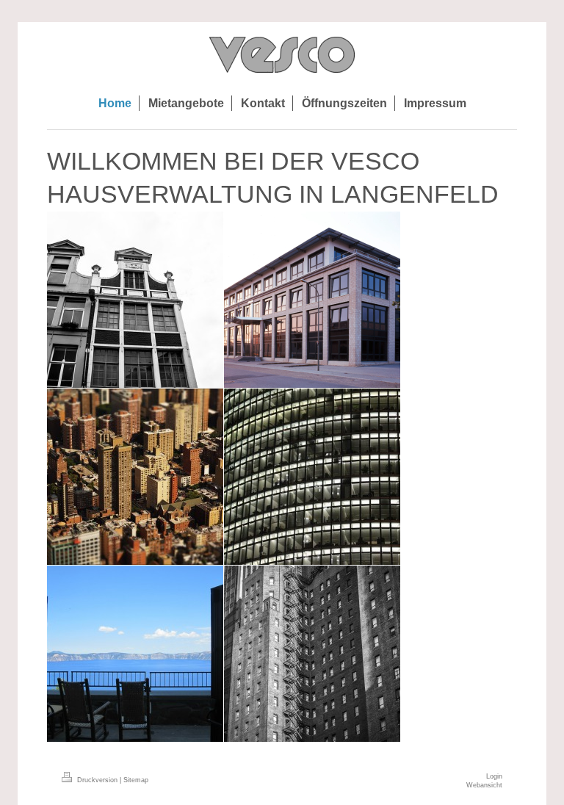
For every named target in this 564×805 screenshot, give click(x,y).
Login (494, 776)
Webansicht (484, 785)
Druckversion (97, 780)
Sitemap (135, 780)
